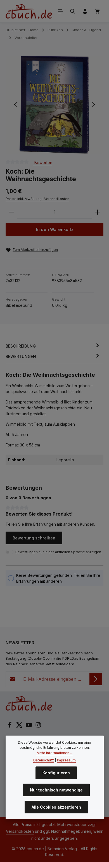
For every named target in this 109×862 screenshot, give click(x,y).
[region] (54, 105)
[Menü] (60, 11)
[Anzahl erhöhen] (97, 212)
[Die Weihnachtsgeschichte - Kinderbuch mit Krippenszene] (54, 105)
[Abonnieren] (95, 679)
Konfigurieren (56, 772)
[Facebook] (10, 726)
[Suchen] (72, 11)
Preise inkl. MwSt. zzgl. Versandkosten (37, 199)
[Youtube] (29, 726)
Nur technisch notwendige (56, 790)
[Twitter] (19, 726)
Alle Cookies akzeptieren (56, 807)
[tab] (53, 346)
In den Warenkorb (54, 229)
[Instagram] (38, 726)
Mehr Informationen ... (55, 753)
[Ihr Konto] (85, 11)
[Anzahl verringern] (11, 212)
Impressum (66, 760)
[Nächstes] (93, 104)
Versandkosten (20, 831)
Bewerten (42, 162)
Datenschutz (43, 760)
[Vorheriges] (16, 104)
